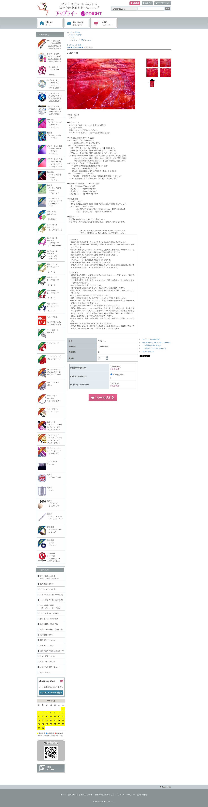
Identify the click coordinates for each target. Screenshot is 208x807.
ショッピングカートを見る (51, 692)
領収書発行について (47, 640)
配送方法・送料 (87, 795)
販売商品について (47, 584)
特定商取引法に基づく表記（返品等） (156, 342)
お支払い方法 (73, 795)
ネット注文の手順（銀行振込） (52, 600)
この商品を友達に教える (151, 345)
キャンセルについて (47, 662)
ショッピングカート (104, 23)
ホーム (50, 23)
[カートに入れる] (102, 397)
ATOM (50, 769)
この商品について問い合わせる (154, 348)
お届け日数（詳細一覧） (49, 624)
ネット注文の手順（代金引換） (52, 595)
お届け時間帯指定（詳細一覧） (52, 629)
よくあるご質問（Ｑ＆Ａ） (50, 667)
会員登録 (134, 3)
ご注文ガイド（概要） (48, 589)
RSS (49, 767)
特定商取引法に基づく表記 (105, 795)
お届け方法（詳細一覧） (49, 619)
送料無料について (47, 635)
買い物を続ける (148, 351)
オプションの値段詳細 (150, 339)
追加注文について (47, 646)
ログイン (147, 3)
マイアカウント (162, 3)
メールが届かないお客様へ (50, 613)
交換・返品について (47, 656)
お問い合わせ (77, 23)
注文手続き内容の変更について (52, 651)
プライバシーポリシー (126, 795)
